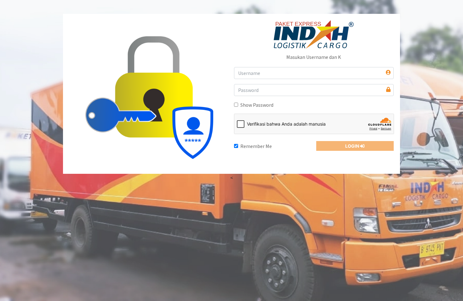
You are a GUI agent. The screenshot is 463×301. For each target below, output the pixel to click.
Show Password (256, 105)
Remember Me (256, 146)
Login (352, 146)
